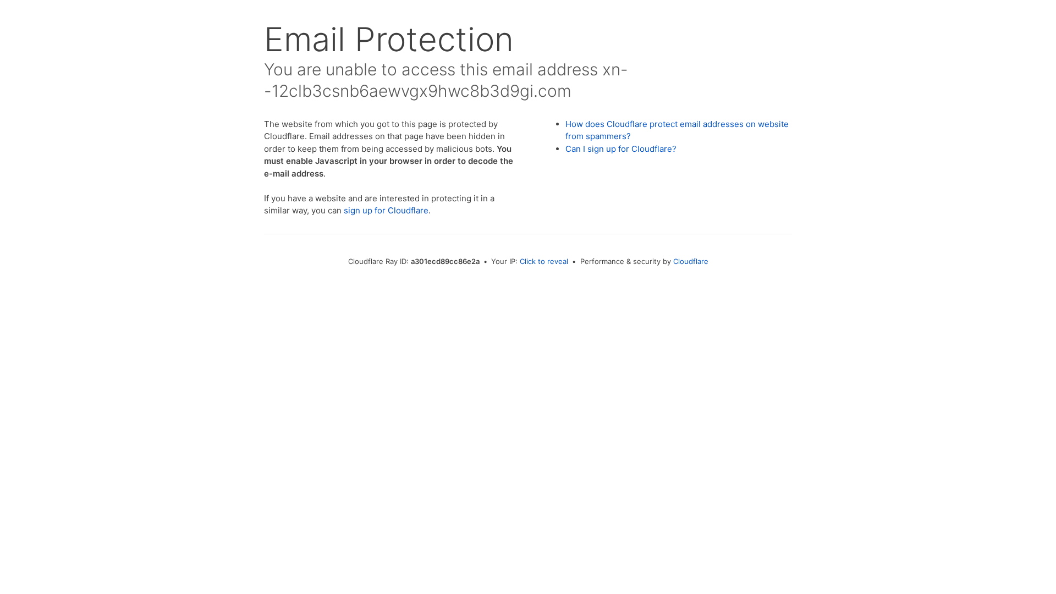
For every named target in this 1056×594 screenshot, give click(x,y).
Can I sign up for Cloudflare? (620, 149)
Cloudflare (690, 261)
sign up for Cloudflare (386, 210)
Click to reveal (544, 261)
